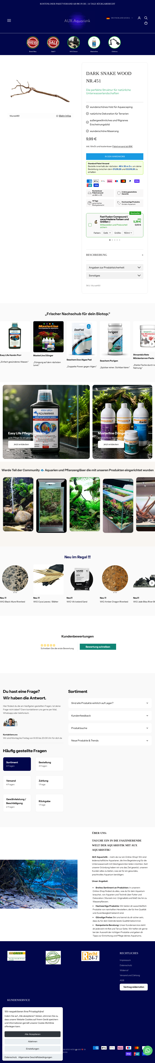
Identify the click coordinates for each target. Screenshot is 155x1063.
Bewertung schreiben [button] (98, 646)
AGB (122, 980)
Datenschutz (11, 1057)
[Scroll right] (152, 344)
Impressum (125, 960)
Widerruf (124, 970)
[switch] (114, 225)
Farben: (97, 233)
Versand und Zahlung (130, 975)
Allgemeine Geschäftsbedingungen (35, 1057)
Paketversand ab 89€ (122, 146)
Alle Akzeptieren (32, 1034)
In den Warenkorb (115, 156)
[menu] (9, 20)
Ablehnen (32, 1041)
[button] (109, 240)
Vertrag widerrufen (133, 986)
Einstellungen (32, 1048)
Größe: (117, 233)
